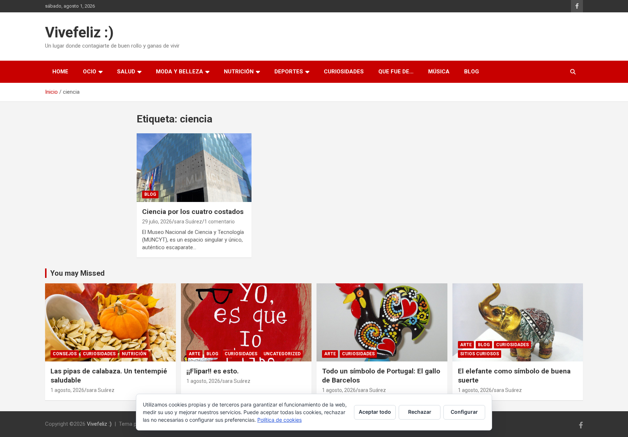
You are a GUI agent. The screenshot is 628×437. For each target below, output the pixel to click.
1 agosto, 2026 (67, 390)
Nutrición (239, 71)
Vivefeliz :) (79, 32)
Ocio (89, 71)
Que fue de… (396, 71)
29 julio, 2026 (157, 221)
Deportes (288, 71)
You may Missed (77, 273)
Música (439, 71)
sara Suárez (188, 221)
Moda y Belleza (179, 71)
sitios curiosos (479, 353)
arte (194, 353)
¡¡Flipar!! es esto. (212, 371)
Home (60, 71)
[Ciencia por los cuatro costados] (194, 167)
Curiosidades (344, 71)
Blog (471, 71)
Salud (126, 71)
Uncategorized (282, 353)
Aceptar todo (375, 412)
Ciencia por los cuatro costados (192, 211)
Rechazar (419, 412)
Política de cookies (279, 420)
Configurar (464, 412)
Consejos (65, 353)
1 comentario (219, 221)
